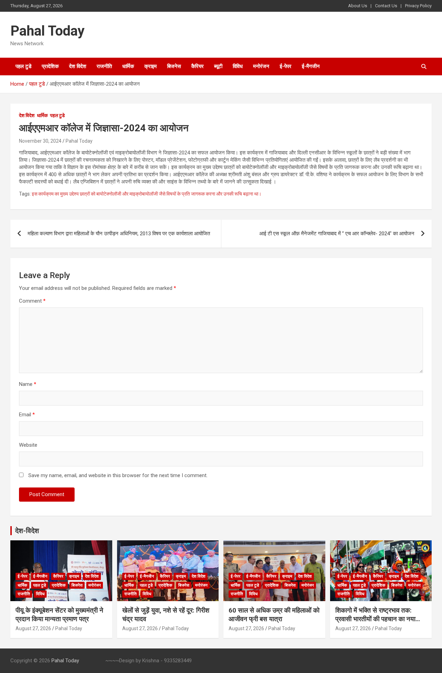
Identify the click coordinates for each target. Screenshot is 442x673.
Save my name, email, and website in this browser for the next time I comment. (118, 475)
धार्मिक (128, 66)
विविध (238, 66)
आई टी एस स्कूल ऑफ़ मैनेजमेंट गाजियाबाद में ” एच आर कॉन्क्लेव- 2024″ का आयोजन (336, 233)
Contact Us (386, 5)
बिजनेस (174, 66)
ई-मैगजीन (311, 66)
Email (27, 414)
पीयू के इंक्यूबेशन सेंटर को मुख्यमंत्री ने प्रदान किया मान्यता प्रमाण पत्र (59, 614)
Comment (32, 301)
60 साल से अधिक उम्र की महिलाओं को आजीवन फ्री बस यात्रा (274, 614)
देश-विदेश (27, 531)
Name (27, 384)
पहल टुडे (23, 66)
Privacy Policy (418, 5)
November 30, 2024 (40, 141)
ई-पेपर (285, 66)
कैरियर (197, 66)
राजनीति (104, 66)
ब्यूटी (218, 66)
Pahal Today (47, 31)
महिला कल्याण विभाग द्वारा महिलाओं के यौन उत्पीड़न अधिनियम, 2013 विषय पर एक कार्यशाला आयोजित (119, 233)
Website (28, 445)
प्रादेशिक (50, 66)
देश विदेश (77, 66)
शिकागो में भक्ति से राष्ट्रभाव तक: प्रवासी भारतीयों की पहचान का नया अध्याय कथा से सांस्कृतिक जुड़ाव (375, 618)
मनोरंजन (261, 66)
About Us (357, 5)
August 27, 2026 (33, 628)
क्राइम (150, 66)
